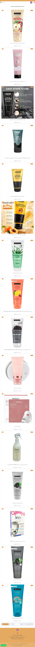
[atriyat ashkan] (31, 2)
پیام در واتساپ (3, 645)
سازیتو (14, 645)
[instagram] (17, 633)
